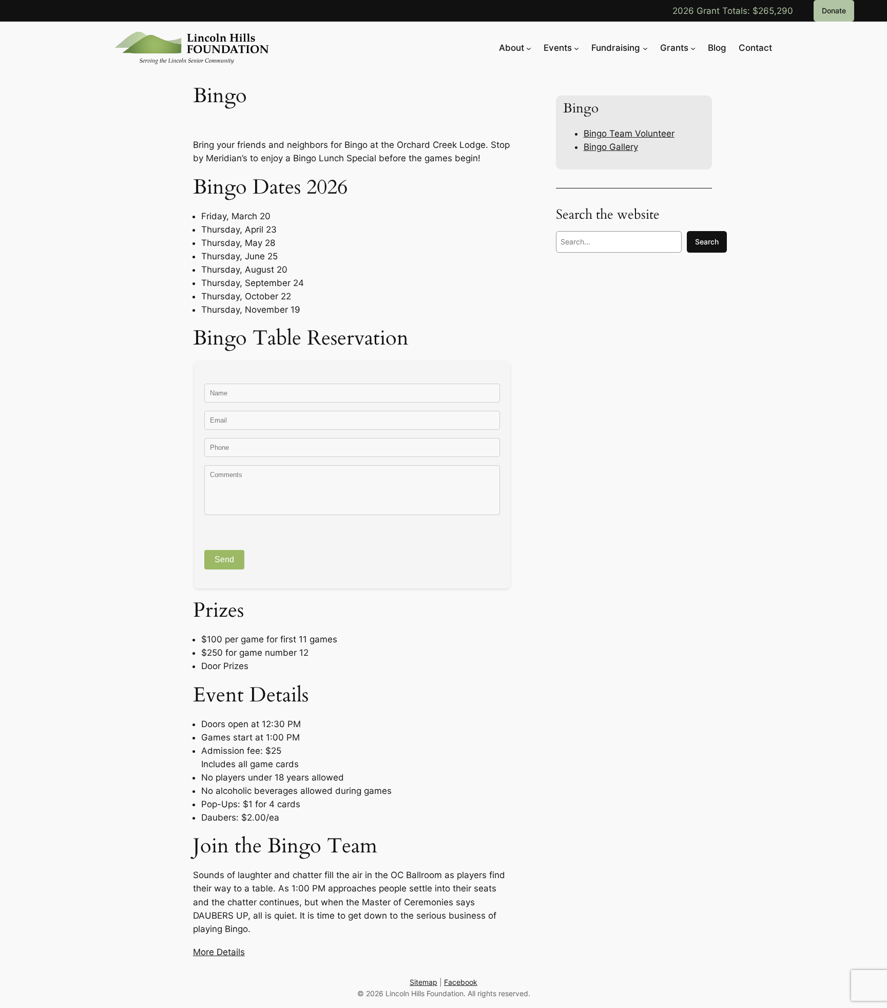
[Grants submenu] (693, 47)
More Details (219, 952)
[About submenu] (528, 47)
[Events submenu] (576, 47)
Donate (834, 10)
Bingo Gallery (611, 147)
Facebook (460, 982)
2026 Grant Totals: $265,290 (732, 11)
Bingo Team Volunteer (629, 133)
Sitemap (423, 982)
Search (707, 241)
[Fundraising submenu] (645, 47)
